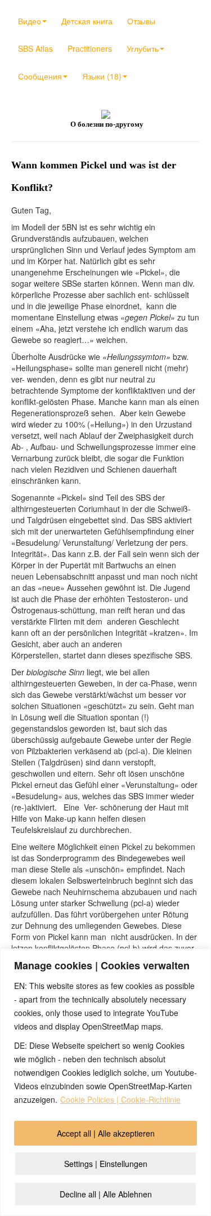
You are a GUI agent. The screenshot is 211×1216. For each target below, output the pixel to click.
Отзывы (141, 20)
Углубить (143, 48)
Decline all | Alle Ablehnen (106, 1194)
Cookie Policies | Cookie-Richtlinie (120, 1099)
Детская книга (87, 20)
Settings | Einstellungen (105, 1163)
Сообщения (40, 76)
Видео (29, 20)
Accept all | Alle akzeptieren (106, 1133)
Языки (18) (102, 76)
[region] (105, 1082)
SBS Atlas (35, 48)
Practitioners (90, 48)
